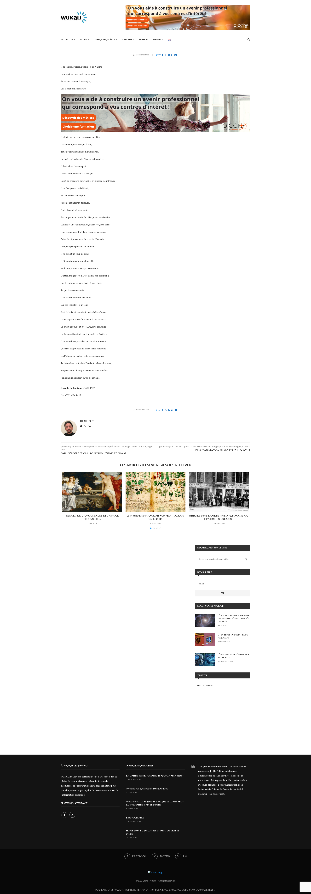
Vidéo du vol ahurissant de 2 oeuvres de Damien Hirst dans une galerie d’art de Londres (155, 803)
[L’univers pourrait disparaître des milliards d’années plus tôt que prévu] (205, 620)
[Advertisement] (222, 718)
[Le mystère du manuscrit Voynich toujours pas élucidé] (155, 492)
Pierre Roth (88, 421)
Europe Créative (135, 818)
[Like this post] (159, 55)
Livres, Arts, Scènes (104, 39)
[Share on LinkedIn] (172, 55)
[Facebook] (65, 815)
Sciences (143, 39)
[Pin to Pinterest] (169, 55)
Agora (83, 39)
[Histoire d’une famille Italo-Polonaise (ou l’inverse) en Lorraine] (219, 492)
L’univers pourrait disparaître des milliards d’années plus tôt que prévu (233, 618)
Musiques (127, 39)
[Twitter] (72, 815)
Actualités (67, 39)
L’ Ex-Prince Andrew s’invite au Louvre (233, 636)
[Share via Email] (175, 55)
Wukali (157, 39)
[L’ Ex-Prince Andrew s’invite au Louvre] (205, 639)
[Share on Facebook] (162, 55)
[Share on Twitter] (165, 55)
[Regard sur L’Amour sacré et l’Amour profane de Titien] (92, 492)
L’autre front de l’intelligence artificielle (233, 656)
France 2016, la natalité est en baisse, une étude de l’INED (152, 832)
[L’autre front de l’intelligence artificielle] (205, 659)
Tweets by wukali (204, 685)
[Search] (248, 39)
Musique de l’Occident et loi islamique (147, 789)
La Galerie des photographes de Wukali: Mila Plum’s (155, 776)
